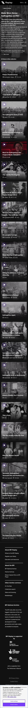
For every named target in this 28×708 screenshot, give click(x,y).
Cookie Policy (14, 681)
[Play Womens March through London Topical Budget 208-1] (14, 491)
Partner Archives (9, 572)
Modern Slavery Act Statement (14, 684)
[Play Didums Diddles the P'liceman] (14, 391)
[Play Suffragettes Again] (14, 311)
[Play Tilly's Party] (14, 411)
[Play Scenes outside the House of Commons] (14, 130)
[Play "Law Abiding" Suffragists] (14, 90)
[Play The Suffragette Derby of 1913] (14, 110)
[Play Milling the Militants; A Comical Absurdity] (14, 271)
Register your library (10, 556)
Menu (22, 2)
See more (6, 54)
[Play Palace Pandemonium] (14, 70)
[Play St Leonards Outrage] (14, 231)
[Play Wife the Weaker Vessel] (14, 451)
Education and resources (12, 559)
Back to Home (7, 8)
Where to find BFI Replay (12, 553)
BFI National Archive (10, 568)
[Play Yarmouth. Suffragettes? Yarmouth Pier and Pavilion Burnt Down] (14, 471)
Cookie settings (14, 701)
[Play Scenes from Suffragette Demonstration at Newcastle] (14, 351)
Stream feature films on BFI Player (12, 576)
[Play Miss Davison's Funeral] (14, 291)
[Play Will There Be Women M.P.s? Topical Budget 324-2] (14, 191)
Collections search (10, 589)
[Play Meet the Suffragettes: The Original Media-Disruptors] (14, 150)
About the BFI (9, 565)
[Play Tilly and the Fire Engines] (14, 170)
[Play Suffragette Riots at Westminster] (14, 371)
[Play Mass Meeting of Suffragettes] (14, 251)
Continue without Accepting (21, 687)
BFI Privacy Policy (14, 678)
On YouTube (8, 586)
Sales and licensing (10, 592)
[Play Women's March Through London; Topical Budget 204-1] (14, 211)
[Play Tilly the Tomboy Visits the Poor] (14, 431)
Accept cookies (14, 704)
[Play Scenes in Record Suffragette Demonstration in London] (14, 331)
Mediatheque (8, 595)
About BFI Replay (11, 550)
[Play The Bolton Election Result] (14, 531)
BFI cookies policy (12, 697)
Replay (8, 2)
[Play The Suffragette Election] (14, 511)
